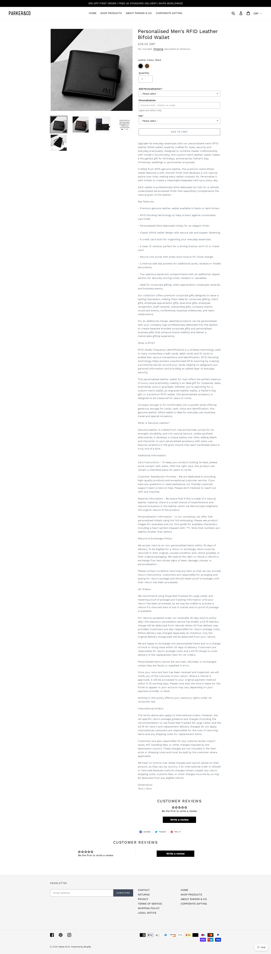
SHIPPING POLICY (148, 908)
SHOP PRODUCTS (191, 894)
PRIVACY (143, 899)
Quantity (144, 72)
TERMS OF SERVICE (150, 903)
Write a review (179, 819)
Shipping (158, 49)
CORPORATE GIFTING (194, 903)
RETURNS (144, 894)
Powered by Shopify (81, 947)
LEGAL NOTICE (147, 912)
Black (140, 66)
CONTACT (144, 890)
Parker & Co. (64, 947)
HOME (184, 890)
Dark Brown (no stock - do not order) (147, 66)
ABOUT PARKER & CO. (194, 899)
